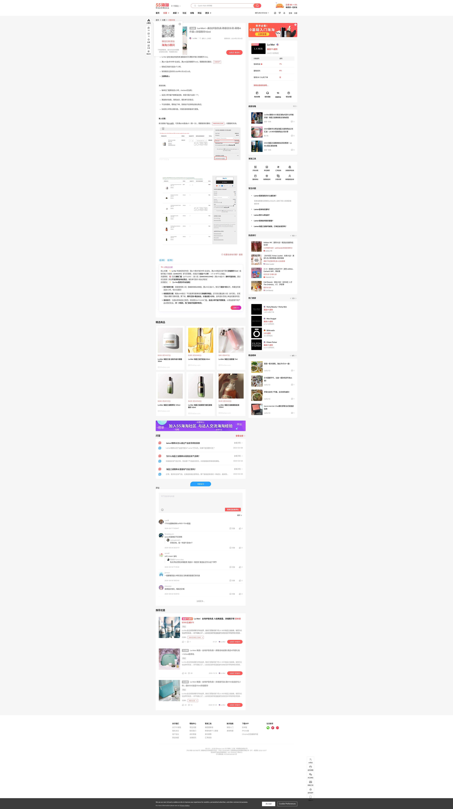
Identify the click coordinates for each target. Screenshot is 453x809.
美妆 (163, 260)
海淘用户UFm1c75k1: (177, 559)
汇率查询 (278, 170)
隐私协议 (175, 731)
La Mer (195, 38)
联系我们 (193, 731)
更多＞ (295, 106)
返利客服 (193, 734)
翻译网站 (255, 179)
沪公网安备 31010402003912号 (226, 754)
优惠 (165, 13)
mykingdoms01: (175, 540)
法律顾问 (193, 738)
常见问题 (193, 727)
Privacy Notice (184, 806)
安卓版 (244, 727)
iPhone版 (245, 731)
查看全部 (240, 436)
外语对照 (278, 179)
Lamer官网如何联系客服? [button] (263, 221)
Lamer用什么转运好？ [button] (262, 215)
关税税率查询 (289, 170)
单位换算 (267, 170)
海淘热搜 (230, 731)
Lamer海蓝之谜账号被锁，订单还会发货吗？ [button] (270, 226)
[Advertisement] (272, 437)
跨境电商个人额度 (211, 731)
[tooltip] (168, 38)
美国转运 (278, 97)
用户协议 (175, 734)
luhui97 (167, 553)
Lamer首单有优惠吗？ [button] (262, 209)
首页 (157, 20)
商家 (175, 13)
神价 (171, 260)
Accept (269, 804)
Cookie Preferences (287, 804)
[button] (176, 6)
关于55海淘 (176, 727)
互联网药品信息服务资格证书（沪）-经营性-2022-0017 (248, 750)
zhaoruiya (168, 586)
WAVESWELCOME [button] (195, 637)
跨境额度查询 (289, 179)
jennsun (167, 573)
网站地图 (175, 738)
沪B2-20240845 (224, 750)
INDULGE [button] (192, 701)
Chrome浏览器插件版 (250, 734)
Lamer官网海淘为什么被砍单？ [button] (265, 196)
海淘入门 (230, 727)
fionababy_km (169, 534)
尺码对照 (255, 170)
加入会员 (170, 123)
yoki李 (167, 520)
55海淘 (162, 6)
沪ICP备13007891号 (193, 750)
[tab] (272, 196)
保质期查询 (266, 179)
